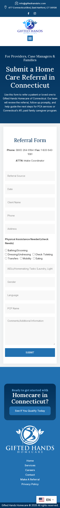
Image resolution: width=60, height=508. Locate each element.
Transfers (13, 258)
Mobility (27, 258)
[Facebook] (28, 13)
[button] (30, 38)
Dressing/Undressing (19, 254)
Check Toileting (44, 254)
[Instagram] (35, 13)
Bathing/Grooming (18, 250)
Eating (39, 258)
